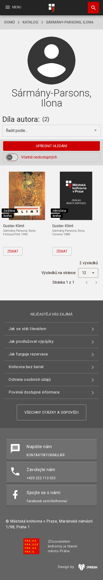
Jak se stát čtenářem (27, 329)
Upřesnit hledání (51, 146)
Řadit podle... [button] (17, 130)
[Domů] (51, 8)
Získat (12, 251)
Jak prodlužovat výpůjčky (31, 341)
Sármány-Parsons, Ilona (69, 22)
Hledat (92, 8)
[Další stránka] (96, 282)
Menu (13, 7)
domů (9, 22)
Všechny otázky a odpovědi (51, 412)
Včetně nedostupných (39, 157)
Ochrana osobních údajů (30, 379)
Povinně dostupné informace (34, 392)
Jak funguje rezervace (28, 354)
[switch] (12, 157)
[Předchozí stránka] (87, 282)
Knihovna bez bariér (26, 367)
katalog (30, 22)
